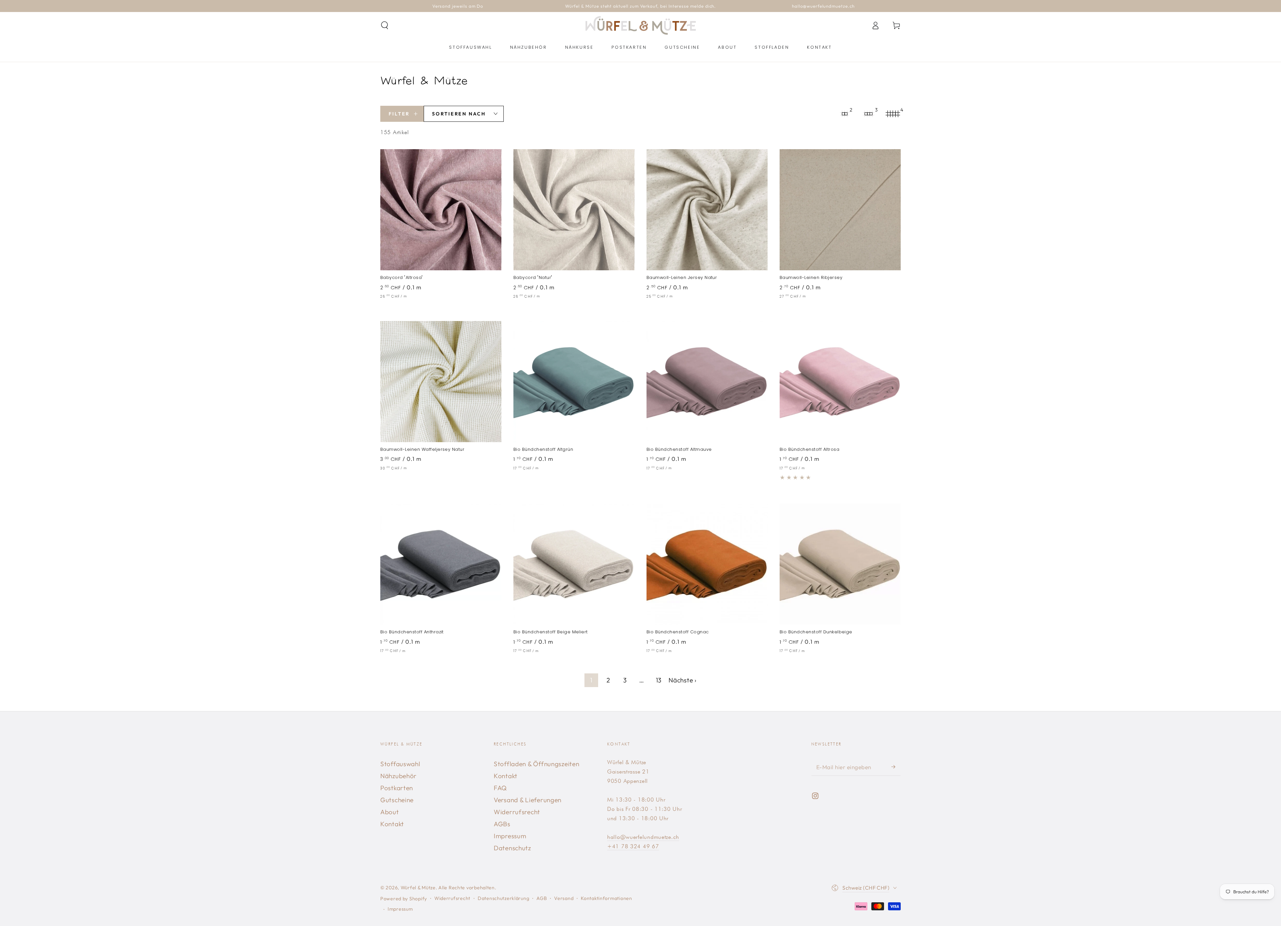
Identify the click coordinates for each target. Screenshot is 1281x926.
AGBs (502, 824)
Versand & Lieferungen (527, 800)
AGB (541, 898)
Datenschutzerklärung (503, 898)
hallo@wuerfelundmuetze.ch (643, 837)
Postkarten (396, 788)
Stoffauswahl (400, 764)
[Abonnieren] (896, 767)
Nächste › (682, 680)
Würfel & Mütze (418, 888)
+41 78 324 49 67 (633, 846)
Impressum (510, 836)
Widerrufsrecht (517, 812)
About (389, 812)
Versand (563, 898)
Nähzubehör (398, 776)
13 (659, 680)
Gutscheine (397, 800)
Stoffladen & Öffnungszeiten (536, 764)
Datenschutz (512, 848)
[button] (384, 25)
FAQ (500, 788)
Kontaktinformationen (606, 898)
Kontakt (392, 824)
